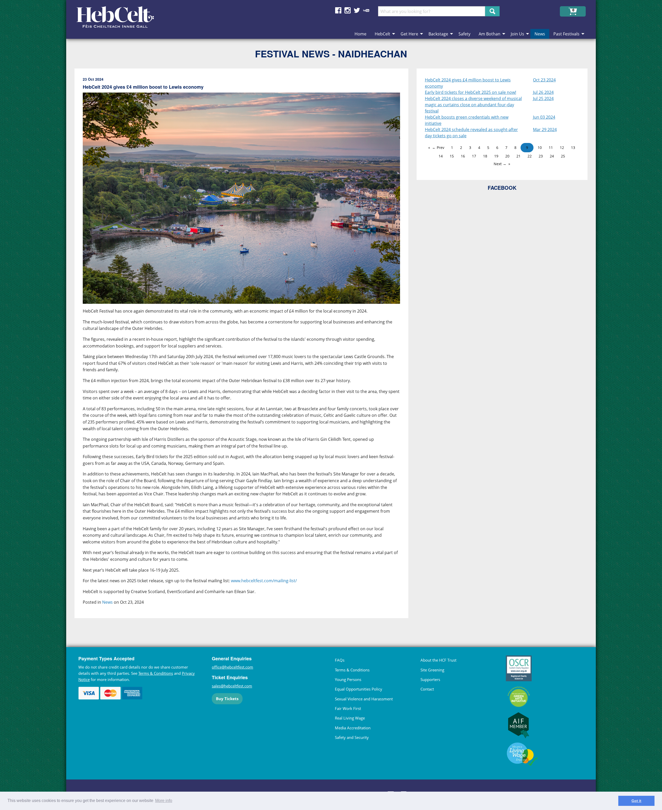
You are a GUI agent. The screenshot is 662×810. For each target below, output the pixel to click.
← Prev (438, 147)
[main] (245, 347)
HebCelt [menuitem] (382, 34)
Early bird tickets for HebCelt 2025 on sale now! (470, 92)
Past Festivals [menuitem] (566, 34)
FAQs (339, 660)
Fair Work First (348, 708)
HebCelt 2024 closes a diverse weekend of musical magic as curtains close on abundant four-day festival (473, 105)
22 (530, 156)
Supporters (430, 679)
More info (163, 800)
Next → (500, 163)
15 (452, 156)
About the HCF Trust (438, 660)
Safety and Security (352, 737)
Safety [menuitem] (464, 34)
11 (551, 147)
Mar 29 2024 (545, 129)
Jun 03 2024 (544, 117)
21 (518, 156)
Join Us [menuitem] (517, 34)
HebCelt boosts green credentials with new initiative (466, 120)
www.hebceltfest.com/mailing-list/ (264, 581)
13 (573, 147)
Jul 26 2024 (543, 92)
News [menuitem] (540, 34)
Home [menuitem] (360, 34)
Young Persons (348, 679)
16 (463, 156)
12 (562, 147)
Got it (636, 801)
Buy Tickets (227, 698)
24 (552, 156)
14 (441, 156)
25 (563, 156)
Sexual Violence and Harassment (364, 698)
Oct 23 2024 (544, 80)
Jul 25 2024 (543, 98)
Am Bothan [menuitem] (489, 34)
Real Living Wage (350, 718)
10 (540, 147)
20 (507, 156)
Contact (427, 689)
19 (496, 156)
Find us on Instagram (347, 10)
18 (485, 156)
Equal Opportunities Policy (358, 689)
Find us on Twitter (357, 10)
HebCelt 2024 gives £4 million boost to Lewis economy (468, 83)
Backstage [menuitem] (438, 34)
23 (541, 156)
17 (474, 156)
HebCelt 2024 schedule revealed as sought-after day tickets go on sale (471, 133)
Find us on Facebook (338, 10)
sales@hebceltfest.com (232, 685)
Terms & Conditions (155, 673)
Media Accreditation (353, 727)
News (107, 602)
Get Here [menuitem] (409, 34)
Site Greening (432, 669)
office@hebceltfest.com (232, 667)
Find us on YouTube (366, 10)
